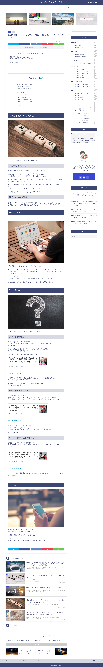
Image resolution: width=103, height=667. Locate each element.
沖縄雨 (80, 142)
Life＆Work (56, 7)
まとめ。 (19, 105)
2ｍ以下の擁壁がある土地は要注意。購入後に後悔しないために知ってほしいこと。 (85, 216)
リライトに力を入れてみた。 (27, 101)
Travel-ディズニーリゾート (85, 105)
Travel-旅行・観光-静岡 (82, 120)
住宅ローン (75, 140)
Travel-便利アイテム (85, 109)
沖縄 (74, 142)
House (21, 7)
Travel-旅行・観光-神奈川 (83, 118)
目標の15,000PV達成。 (25, 88)
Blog (67, 7)
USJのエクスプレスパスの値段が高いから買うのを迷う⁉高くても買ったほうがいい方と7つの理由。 (85, 203)
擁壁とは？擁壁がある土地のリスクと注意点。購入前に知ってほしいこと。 (84, 222)
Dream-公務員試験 (85, 54)
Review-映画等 (85, 95)
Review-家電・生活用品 (85, 93)
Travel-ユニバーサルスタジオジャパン (85, 107)
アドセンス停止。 (24, 97)
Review (45, 7)
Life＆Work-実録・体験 (85, 71)
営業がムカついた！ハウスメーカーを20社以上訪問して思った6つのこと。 (84, 210)
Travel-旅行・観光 (85, 111)
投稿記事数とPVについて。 (24, 84)
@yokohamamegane (32, 53)
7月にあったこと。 (22, 95)
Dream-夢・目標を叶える (85, 56)
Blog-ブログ (85, 45)
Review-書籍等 (85, 97)
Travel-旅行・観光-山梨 (82, 115)
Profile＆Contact (91, 7)
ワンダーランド (76, 138)
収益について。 (21, 92)
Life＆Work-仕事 (85, 69)
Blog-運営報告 (85, 47)
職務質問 (87, 142)
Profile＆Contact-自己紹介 (85, 86)
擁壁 (93, 140)
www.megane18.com (14, 373)
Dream (33, 7)
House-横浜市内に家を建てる (85, 63)
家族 (87, 140)
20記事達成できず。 (24, 86)
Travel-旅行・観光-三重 (82, 113)
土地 (82, 140)
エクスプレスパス (90, 133)
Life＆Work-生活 (85, 75)
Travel (79, 7)
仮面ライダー (85, 138)
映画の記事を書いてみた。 (26, 99)
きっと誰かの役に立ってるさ (51, 2)
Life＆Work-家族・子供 (85, 73)
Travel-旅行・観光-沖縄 (82, 116)
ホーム (10, 7)
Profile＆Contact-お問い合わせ (85, 84)
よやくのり (81, 133)
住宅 (92, 138)
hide (41, 78)
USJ (74, 133)
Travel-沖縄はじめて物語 (85, 122)
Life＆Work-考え (85, 77)
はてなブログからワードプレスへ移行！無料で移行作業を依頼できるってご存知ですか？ (84, 195)
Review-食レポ (85, 99)
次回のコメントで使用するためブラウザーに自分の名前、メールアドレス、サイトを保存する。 (35, 640)
